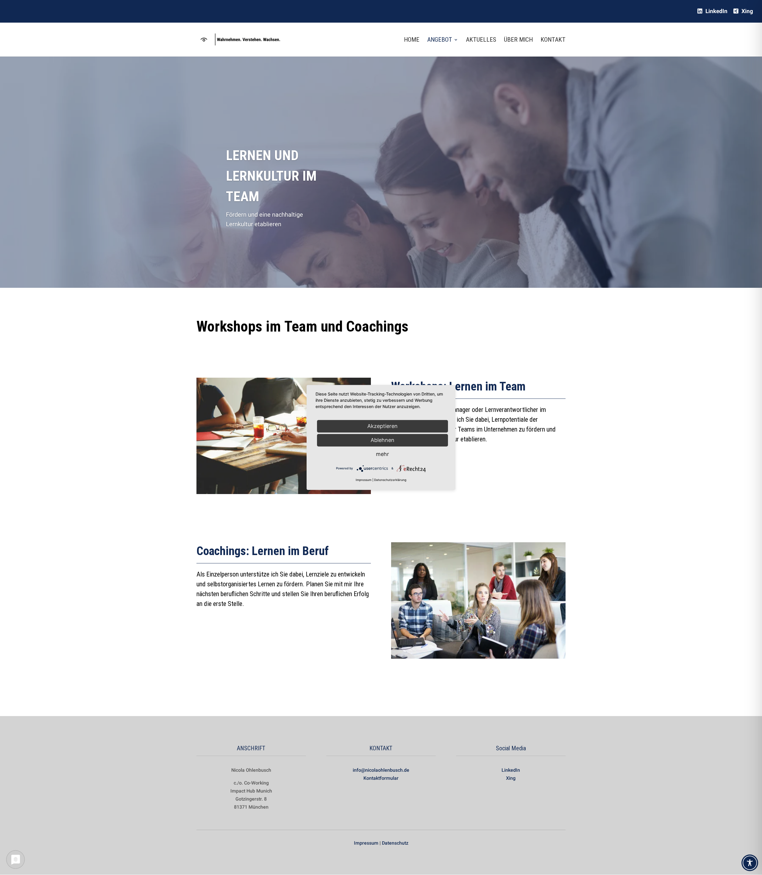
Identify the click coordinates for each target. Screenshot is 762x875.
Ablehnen (382, 440)
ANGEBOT (439, 40)
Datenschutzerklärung (390, 480)
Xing (746, 11)
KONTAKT (553, 40)
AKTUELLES (481, 40)
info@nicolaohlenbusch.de (381, 770)
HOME (411, 40)
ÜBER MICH (518, 40)
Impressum (366, 843)
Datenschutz (395, 843)
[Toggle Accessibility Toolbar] (750, 863)
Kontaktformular (381, 778)
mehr (382, 454)
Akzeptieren (382, 426)
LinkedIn (715, 11)
